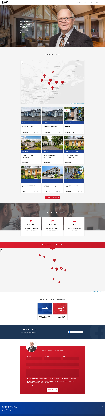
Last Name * (47, 356)
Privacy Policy (30, 385)
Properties (79, 2)
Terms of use (36, 385)
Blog (85, 2)
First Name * (29, 356)
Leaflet (71, 103)
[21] (44, 77)
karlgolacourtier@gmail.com (26, 30)
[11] (52, 89)
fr (102, 2)
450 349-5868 (24, 29)
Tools (90, 2)
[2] (54, 261)
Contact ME (51, 389)
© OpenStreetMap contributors (80, 103)
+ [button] (1, 249)
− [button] (1, 251)
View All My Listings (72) (52, 197)
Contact (97, 2)
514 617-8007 (23, 27)
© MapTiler (74, 103)
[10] (56, 270)
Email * (64, 356)
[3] (61, 270)
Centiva (101, 414)
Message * (28, 367)
